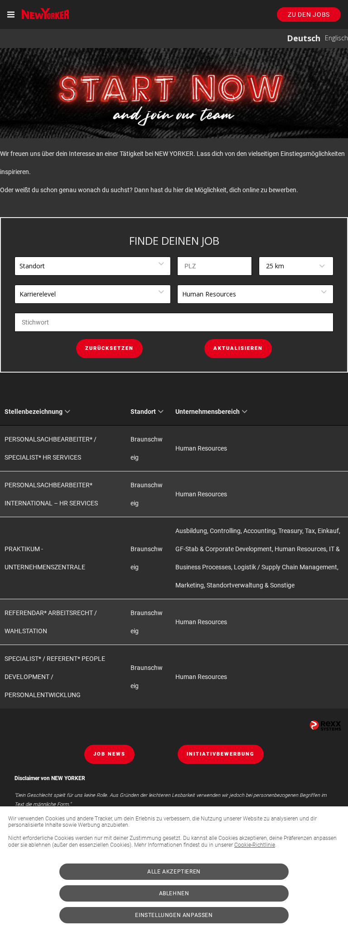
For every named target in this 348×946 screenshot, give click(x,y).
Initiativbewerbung (221, 754)
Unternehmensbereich (207, 411)
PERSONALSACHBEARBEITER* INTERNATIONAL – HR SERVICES (51, 494)
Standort (143, 411)
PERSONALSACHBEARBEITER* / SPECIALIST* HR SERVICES (51, 448)
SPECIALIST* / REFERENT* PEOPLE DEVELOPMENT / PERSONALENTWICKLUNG (55, 677)
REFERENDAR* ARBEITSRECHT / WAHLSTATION (51, 622)
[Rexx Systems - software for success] (325, 725)
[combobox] (296, 266)
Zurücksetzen (109, 348)
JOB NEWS (109, 754)
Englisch (336, 38)
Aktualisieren (238, 348)
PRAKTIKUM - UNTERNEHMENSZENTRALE (45, 558)
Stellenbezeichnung (34, 411)
